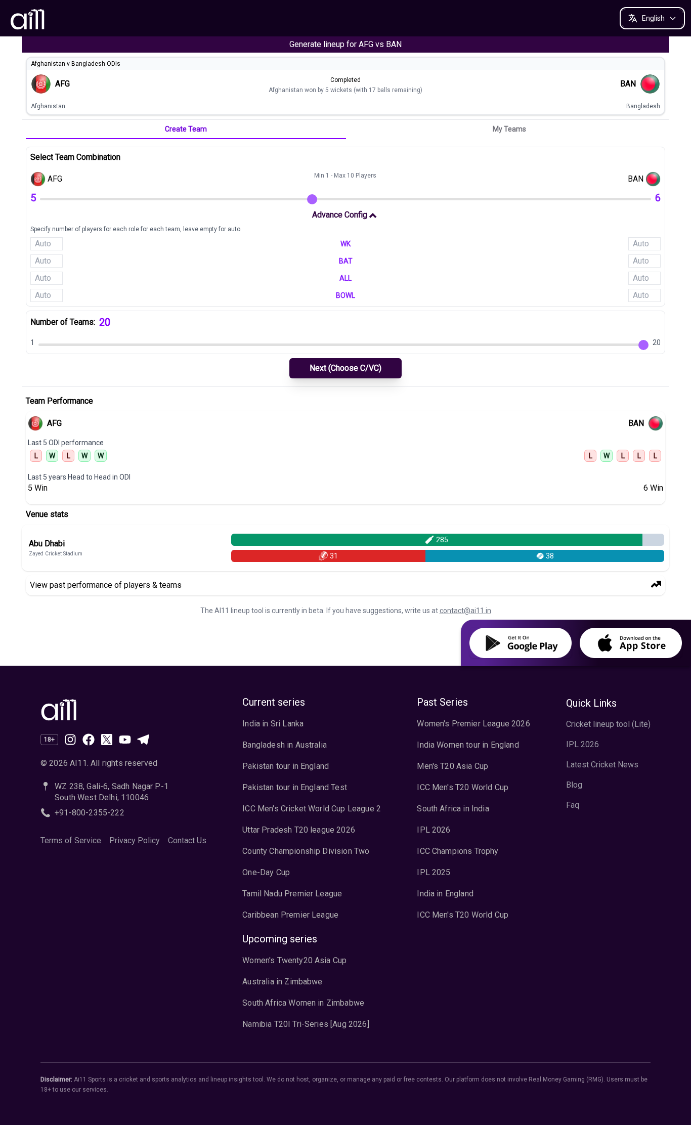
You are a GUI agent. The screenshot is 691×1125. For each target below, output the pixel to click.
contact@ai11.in (465, 611)
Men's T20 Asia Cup (452, 766)
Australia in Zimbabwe (282, 981)
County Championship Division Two (305, 851)
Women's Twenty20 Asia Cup (294, 960)
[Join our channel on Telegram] (143, 739)
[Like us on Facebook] (88, 739)
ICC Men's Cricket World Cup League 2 (311, 808)
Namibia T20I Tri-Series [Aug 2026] (305, 1024)
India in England (445, 893)
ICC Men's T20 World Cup (462, 787)
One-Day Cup (266, 872)
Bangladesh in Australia (284, 745)
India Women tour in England (468, 745)
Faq (572, 805)
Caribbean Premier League (290, 915)
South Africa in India (453, 808)
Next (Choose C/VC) (345, 368)
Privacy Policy (134, 840)
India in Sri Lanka (273, 723)
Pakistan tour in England (285, 766)
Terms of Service (70, 840)
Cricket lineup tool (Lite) (608, 724)
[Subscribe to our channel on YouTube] (125, 739)
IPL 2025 (433, 872)
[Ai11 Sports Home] (123, 708)
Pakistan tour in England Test (294, 787)
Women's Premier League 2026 (473, 723)
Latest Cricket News (602, 764)
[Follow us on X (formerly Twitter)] (107, 739)
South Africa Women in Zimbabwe (303, 1003)
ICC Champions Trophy (457, 851)
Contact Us (187, 840)
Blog (574, 785)
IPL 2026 (433, 830)
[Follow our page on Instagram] (70, 739)
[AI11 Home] (28, 18)
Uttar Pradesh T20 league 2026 (298, 830)
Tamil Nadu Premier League (292, 893)
